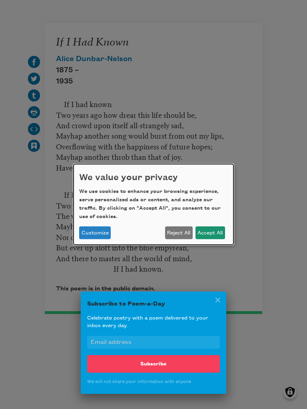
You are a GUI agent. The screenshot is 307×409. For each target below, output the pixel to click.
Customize (95, 233)
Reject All (178, 233)
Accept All (210, 233)
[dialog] (153, 204)
